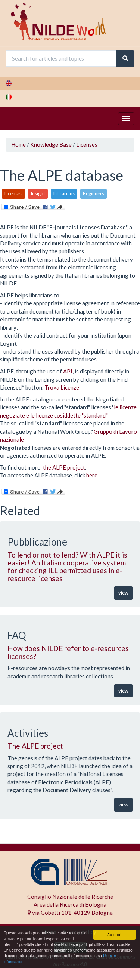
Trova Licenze (61, 387)
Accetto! (114, 934)
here (91, 475)
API (67, 371)
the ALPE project (64, 467)
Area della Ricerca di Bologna (70, 904)
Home (18, 144)
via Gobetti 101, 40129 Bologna (72, 912)
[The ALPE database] (70, 83)
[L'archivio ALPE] (70, 97)
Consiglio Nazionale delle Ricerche (70, 896)
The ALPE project (35, 746)
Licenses (86, 144)
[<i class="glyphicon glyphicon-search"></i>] (125, 58)
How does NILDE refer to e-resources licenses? (68, 652)
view (123, 593)
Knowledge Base (51, 144)
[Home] (58, 21)
